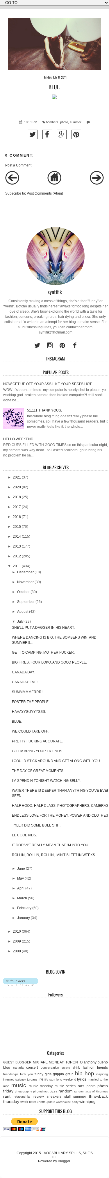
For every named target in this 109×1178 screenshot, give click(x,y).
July (20, 621)
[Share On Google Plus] (61, 134)
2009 (17, 941)
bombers (52, 122)
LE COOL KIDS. (24, 835)
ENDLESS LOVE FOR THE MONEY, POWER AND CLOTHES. (60, 815)
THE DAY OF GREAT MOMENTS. (38, 771)
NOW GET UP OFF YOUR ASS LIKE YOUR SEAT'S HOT (47, 384)
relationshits (22, 1096)
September (26, 602)
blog (6, 1067)
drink (76, 1067)
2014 (17, 536)
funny (39, 1074)
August (22, 612)
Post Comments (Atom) (45, 193)
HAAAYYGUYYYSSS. (29, 712)
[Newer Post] (12, 184)
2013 (17, 546)
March (22, 898)
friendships (11, 1074)
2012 (17, 556)
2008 (17, 951)
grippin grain (63, 1074)
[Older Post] (97, 184)
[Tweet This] (32, 134)
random (65, 1091)
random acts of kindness (91, 1091)
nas (81, 1085)
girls (48, 1074)
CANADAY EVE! (24, 682)
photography (23, 1091)
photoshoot (41, 1091)
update (50, 1101)
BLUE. (17, 722)
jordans (32, 1079)
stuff (67, 1096)
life (41, 1079)
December (25, 572)
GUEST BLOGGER (17, 1062)
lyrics (81, 1079)
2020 (17, 487)
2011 (17, 566)
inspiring (102, 1074)
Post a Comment (18, 165)
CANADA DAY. (23, 672)
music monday (41, 1086)
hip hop (84, 1073)
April (20, 888)
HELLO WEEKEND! (18, 439)
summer (75, 122)
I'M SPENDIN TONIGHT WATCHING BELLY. (46, 781)
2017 (17, 507)
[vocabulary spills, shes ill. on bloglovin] (20, 985)
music (18, 1085)
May (20, 878)
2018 (17, 497)
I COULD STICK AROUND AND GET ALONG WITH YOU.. (57, 761)
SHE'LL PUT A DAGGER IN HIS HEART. (43, 628)
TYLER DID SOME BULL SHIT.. (36, 825)
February (24, 908)
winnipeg (87, 1101)
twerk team (28, 1101)
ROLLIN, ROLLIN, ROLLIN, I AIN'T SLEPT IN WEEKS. (54, 855)
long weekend (66, 1079)
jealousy (20, 1079)
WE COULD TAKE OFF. (30, 731)
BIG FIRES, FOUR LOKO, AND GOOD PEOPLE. (49, 662)
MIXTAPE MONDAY (48, 1062)
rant (6, 1096)
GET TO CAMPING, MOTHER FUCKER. (43, 652)
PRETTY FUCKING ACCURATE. (37, 741)
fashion (88, 1067)
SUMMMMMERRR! (27, 692)
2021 (17, 477)
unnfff (41, 1101)
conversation (50, 1067)
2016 (17, 517)
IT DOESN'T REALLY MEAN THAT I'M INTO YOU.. (51, 845)
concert (32, 1067)
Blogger (64, 1161)
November (25, 582)
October (23, 592)
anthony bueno (96, 1062)
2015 (17, 527)
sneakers (54, 1096)
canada (18, 1067)
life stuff (49, 1079)
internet (8, 1079)
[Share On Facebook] (47, 134)
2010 (17, 931)
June (21, 869)
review (38, 1096)
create (66, 1067)
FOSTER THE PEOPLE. (30, 702)
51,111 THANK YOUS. (44, 410)
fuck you (26, 1074)
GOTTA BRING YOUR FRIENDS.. (38, 751)
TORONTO (74, 1062)
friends (102, 1067)
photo (64, 122)
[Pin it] (76, 134)
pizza (53, 1091)
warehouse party (67, 1101)
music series (65, 1086)
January (23, 918)
